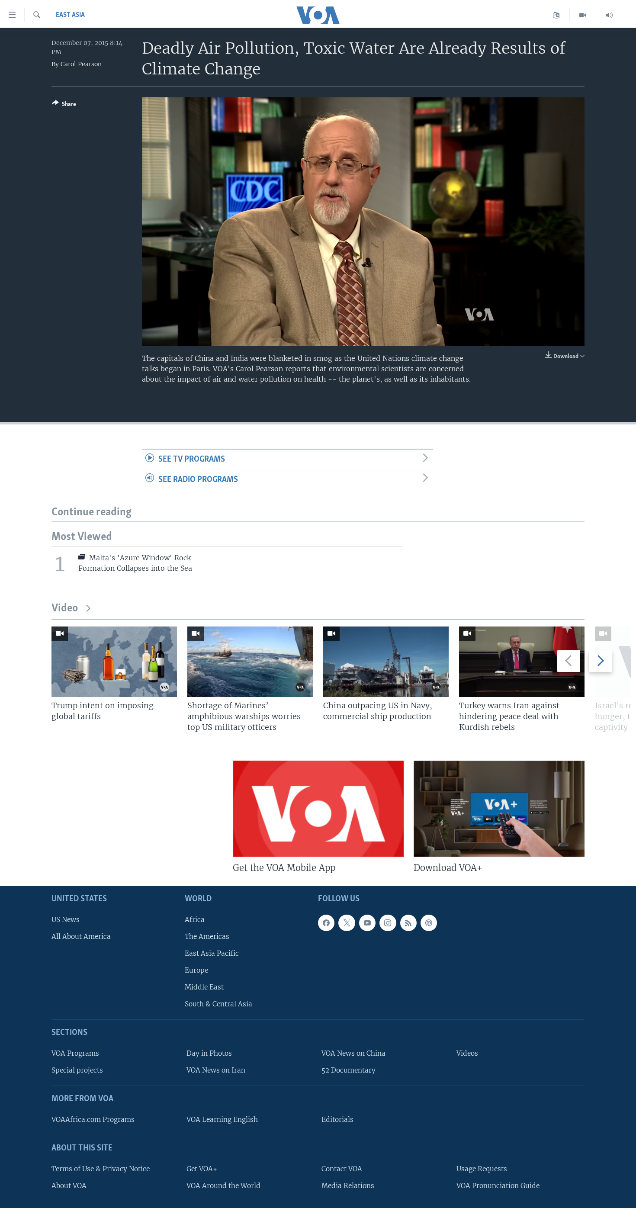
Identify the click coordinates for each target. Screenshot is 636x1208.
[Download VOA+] (499, 809)
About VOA (69, 1186)
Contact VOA (341, 1169)
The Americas (207, 936)
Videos (467, 1053)
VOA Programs (75, 1053)
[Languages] (556, 15)
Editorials (337, 1119)
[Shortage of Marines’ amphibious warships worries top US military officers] (250, 661)
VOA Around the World (223, 1186)
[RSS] (408, 923)
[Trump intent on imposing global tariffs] (114, 661)
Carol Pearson (81, 64)
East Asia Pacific (212, 953)
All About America (81, 936)
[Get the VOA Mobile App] (318, 809)
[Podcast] (429, 923)
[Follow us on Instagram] (387, 923)
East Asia (70, 15)
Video (64, 608)
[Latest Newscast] (609, 15)
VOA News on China (353, 1053)
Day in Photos (209, 1053)
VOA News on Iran (215, 1070)
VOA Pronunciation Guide (498, 1186)
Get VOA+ (201, 1169)
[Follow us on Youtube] (367, 923)
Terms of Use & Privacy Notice (100, 1169)
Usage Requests (481, 1169)
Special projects (77, 1070)
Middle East (204, 987)
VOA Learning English (222, 1119)
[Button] (64, 105)
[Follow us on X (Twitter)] (346, 923)
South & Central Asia (218, 1004)
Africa (195, 920)
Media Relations (347, 1186)
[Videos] (583, 15)
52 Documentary (348, 1070)
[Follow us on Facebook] (326, 923)
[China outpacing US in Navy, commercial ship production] (386, 661)
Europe (196, 970)
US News (65, 920)
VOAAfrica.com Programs (93, 1119)
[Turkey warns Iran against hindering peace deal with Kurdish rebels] (522, 661)
